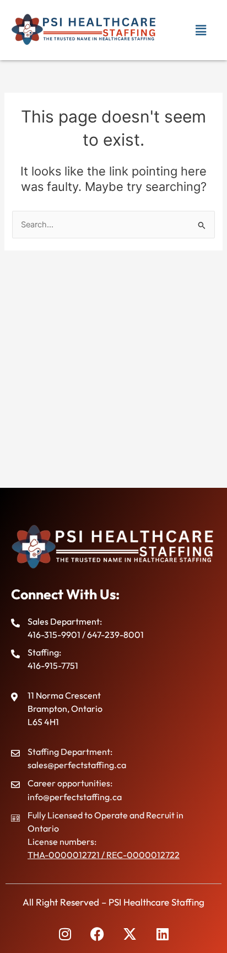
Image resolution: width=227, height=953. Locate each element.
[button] (201, 30)
